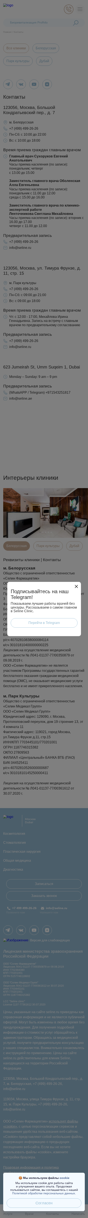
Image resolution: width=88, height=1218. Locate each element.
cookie (64, 1178)
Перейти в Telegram (44, 623)
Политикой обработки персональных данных (43, 1193)
